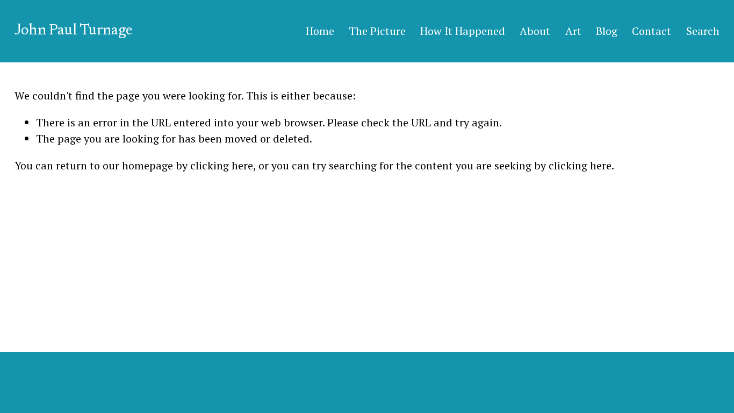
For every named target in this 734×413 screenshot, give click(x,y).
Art (573, 31)
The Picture (377, 31)
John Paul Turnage (73, 30)
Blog (606, 31)
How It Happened (462, 31)
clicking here (221, 165)
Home (320, 31)
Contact (651, 31)
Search (702, 31)
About (535, 31)
